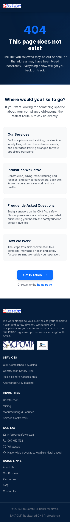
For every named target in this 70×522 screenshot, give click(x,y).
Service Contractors (15, 418)
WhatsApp (13, 446)
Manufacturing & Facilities (18, 412)
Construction (10, 400)
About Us (8, 467)
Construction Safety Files (18, 370)
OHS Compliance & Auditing (20, 364)
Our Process (10, 473)
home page (44, 284)
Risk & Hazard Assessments (20, 376)
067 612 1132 (15, 440)
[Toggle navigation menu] (63, 6)
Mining (7, 406)
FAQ (5, 485)
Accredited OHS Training (18, 382)
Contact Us (9, 491)
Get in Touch (32, 275)
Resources (9, 479)
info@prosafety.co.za (20, 434)
